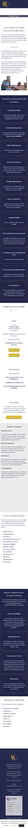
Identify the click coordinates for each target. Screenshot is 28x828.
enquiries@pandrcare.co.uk (14, 786)
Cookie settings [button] (13, 825)
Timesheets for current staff (14, 417)
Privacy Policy (9, 789)
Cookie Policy (17, 789)
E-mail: (14, 784)
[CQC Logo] (12, 800)
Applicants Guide (14, 355)
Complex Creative (17, 818)
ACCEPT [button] (21, 825)
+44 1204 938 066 (16, 780)
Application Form (14, 350)
